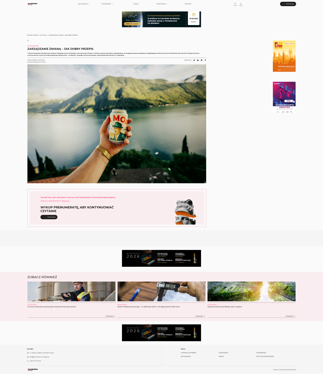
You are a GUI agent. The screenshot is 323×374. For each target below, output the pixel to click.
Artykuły (43, 35)
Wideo (136, 4)
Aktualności (83, 4)
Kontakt (188, 4)
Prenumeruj (51, 217)
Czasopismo (161, 4)
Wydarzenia (261, 353)
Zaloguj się (65, 201)
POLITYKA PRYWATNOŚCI (265, 356)
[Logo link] (32, 4)
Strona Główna (32, 35)
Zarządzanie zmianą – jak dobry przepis (63, 35)
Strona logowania (188, 353)
